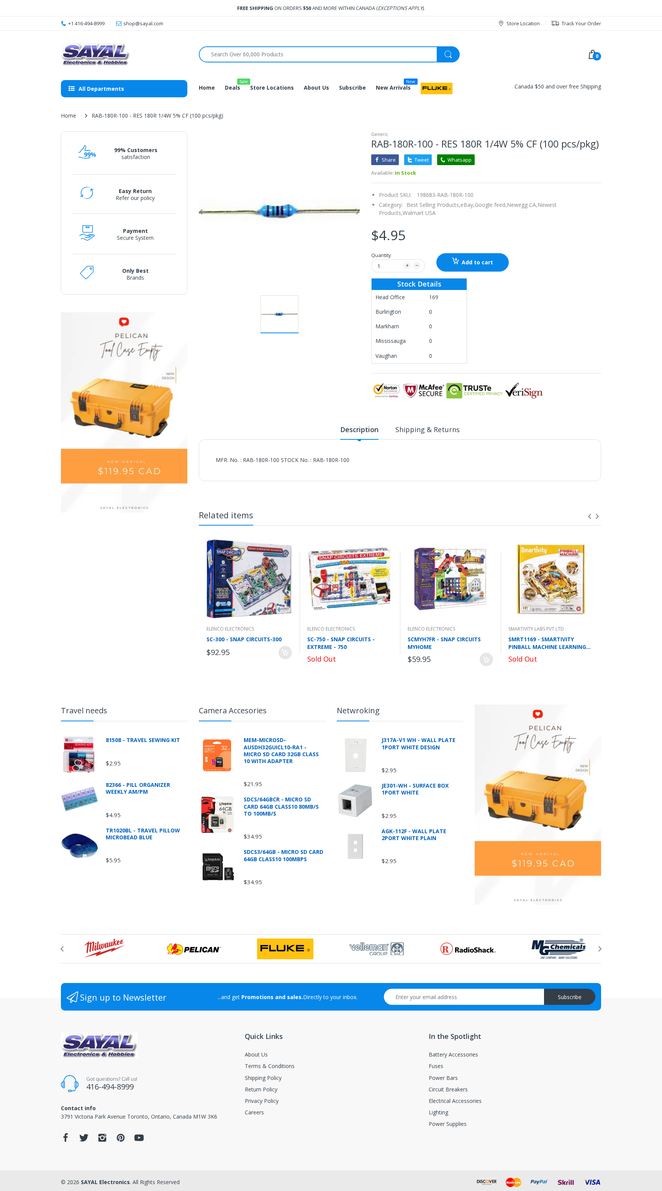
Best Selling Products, (433, 204)
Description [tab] (359, 429)
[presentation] (589, 516)
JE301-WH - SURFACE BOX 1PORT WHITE (415, 789)
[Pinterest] (120, 1140)
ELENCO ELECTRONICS (230, 629)
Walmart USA (419, 212)
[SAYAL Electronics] (124, 54)
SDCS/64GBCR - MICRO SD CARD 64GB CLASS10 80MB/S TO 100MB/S (281, 806)
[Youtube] (139, 1140)
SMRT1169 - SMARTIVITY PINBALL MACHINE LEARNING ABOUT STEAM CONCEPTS (547, 643)
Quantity (381, 255)
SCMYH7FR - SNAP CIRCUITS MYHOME (444, 643)
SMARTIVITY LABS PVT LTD (536, 629)
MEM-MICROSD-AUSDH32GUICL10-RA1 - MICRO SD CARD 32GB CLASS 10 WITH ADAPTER (281, 751)
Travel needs (84, 710)
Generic (379, 134)
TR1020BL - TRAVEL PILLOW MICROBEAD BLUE (143, 834)
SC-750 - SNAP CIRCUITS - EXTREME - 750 (341, 643)
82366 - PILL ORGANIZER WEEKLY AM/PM (138, 788)
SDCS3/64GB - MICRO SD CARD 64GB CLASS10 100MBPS (283, 855)
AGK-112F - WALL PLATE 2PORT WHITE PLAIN (414, 835)
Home (68, 115)
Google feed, (491, 204)
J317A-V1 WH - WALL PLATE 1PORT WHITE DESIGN (419, 743)
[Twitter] (83, 1140)
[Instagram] (102, 1140)
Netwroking (358, 710)
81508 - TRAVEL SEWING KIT (143, 740)
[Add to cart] (285, 652)
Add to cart (477, 262)
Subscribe (570, 997)
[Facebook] (65, 1140)
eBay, (467, 204)
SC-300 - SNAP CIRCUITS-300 (244, 639)
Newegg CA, (522, 204)
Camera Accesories (233, 710)
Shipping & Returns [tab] (427, 429)
